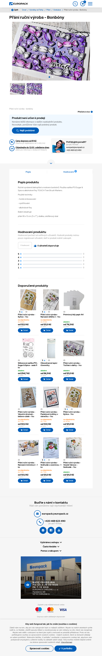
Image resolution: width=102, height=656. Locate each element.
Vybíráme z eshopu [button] (49, 542)
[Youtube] (58, 530)
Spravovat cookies (39, 648)
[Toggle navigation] (75, 3)
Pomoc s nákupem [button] (50, 551)
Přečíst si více (84, 112)
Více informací (66, 642)
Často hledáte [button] (49, 546)
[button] (49, 77)
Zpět (16, 10)
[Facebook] (51, 530)
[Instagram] (43, 530)
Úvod (24, 10)
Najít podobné (27, 130)
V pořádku (66, 648)
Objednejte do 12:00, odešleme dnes (32, 147)
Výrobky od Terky (36, 10)
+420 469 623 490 (73, 150)
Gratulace (57, 10)
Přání (48, 10)
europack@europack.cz (75, 147)
